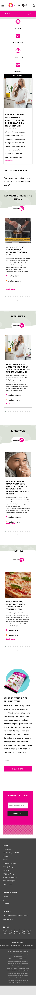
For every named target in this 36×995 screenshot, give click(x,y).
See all (16, 208)
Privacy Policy (8, 867)
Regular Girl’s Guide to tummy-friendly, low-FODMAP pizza (16, 605)
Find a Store (7, 884)
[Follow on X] (10, 932)
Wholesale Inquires (10, 877)
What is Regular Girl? (11, 853)
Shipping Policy (8, 874)
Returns (6, 870)
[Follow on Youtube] (24, 932)
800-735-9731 (8, 919)
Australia (6, 903)
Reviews (6, 860)
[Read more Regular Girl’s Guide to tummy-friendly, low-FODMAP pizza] (18, 585)
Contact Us (7, 849)
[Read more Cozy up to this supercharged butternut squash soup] (18, 230)
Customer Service (9, 863)
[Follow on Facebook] (5, 932)
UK (4, 900)
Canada (5, 896)
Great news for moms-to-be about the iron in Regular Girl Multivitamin (14, 120)
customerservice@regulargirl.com (15, 915)
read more (9, 160)
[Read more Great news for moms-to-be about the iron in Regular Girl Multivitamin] (18, 347)
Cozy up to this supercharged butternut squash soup (17, 251)
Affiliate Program (9, 881)
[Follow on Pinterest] (15, 932)
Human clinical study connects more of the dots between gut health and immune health (17, 487)
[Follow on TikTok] (29, 932)
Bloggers (6, 856)
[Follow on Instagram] (19, 932)
